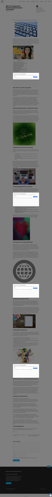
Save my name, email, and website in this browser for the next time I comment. (25, 457)
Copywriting (33, 1)
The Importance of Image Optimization (18, 66)
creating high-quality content (32, 404)
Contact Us (9, 483)
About (46, 1)
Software (41, 1)
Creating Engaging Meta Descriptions (18, 65)
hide (21, 60)
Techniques (23, 1)
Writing (28, 1)
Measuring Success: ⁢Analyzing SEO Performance (20, 69)
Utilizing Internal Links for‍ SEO (17, 67)
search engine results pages (22, 388)
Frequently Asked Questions (17, 70)
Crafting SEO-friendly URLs (17, 68)
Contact (49, 1)
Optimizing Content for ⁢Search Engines (18, 64)
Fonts (37, 1)
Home (19, 1)
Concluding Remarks (16, 71)
